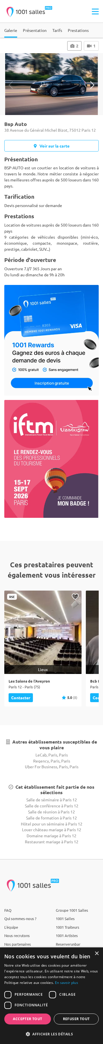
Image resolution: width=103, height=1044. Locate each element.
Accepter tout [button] (27, 1018)
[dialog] (51, 995)
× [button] (96, 953)
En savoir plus (66, 982)
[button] (51, 1033)
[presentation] (11, 84)
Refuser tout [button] (76, 1018)
